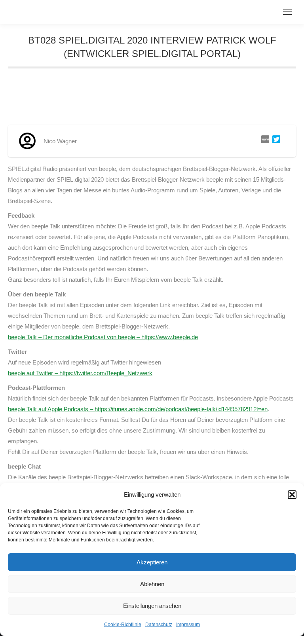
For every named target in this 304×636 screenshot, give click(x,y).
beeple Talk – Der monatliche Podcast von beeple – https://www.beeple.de (103, 337)
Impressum (188, 624)
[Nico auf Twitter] (274, 140)
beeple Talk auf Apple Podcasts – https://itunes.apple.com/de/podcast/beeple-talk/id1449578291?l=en (138, 409)
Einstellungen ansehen (152, 605)
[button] (292, 495)
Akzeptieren (152, 562)
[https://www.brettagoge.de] (263, 140)
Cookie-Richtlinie (122, 624)
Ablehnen (152, 584)
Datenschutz (158, 624)
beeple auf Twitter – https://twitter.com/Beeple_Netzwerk (80, 373)
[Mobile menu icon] (287, 12)
